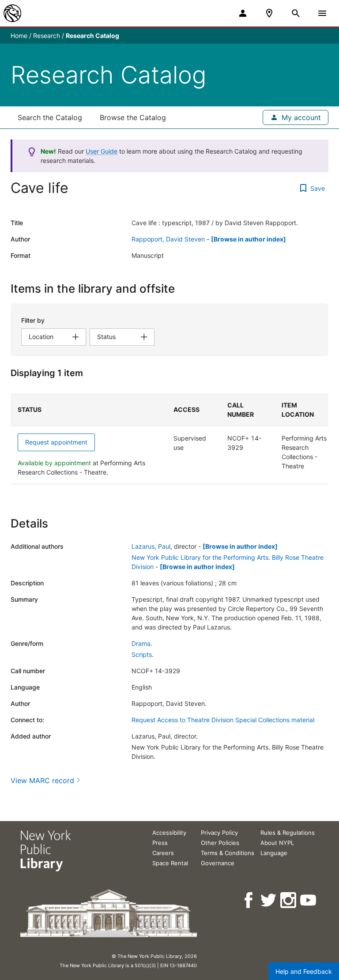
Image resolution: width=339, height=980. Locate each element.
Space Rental (170, 863)
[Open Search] (295, 13)
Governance (217, 863)
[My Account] (243, 13)
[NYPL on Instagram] (289, 900)
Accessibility (169, 832)
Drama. (142, 643)
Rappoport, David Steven (168, 239)
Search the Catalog (50, 117)
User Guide (101, 151)
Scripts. (143, 654)
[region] (169, 438)
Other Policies (220, 842)
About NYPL (277, 842)
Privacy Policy (219, 832)
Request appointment (56, 442)
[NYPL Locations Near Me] (269, 13)
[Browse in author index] (248, 239)
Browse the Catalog (133, 117)
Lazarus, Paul (151, 546)
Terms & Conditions (227, 852)
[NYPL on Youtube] (308, 900)
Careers (163, 852)
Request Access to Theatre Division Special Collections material (223, 720)
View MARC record (42, 780)
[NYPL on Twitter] (269, 900)
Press (160, 842)
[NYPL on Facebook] (249, 900)
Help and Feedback (303, 971)
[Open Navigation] (322, 13)
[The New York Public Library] (12, 13)
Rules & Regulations (287, 832)
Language (273, 852)
